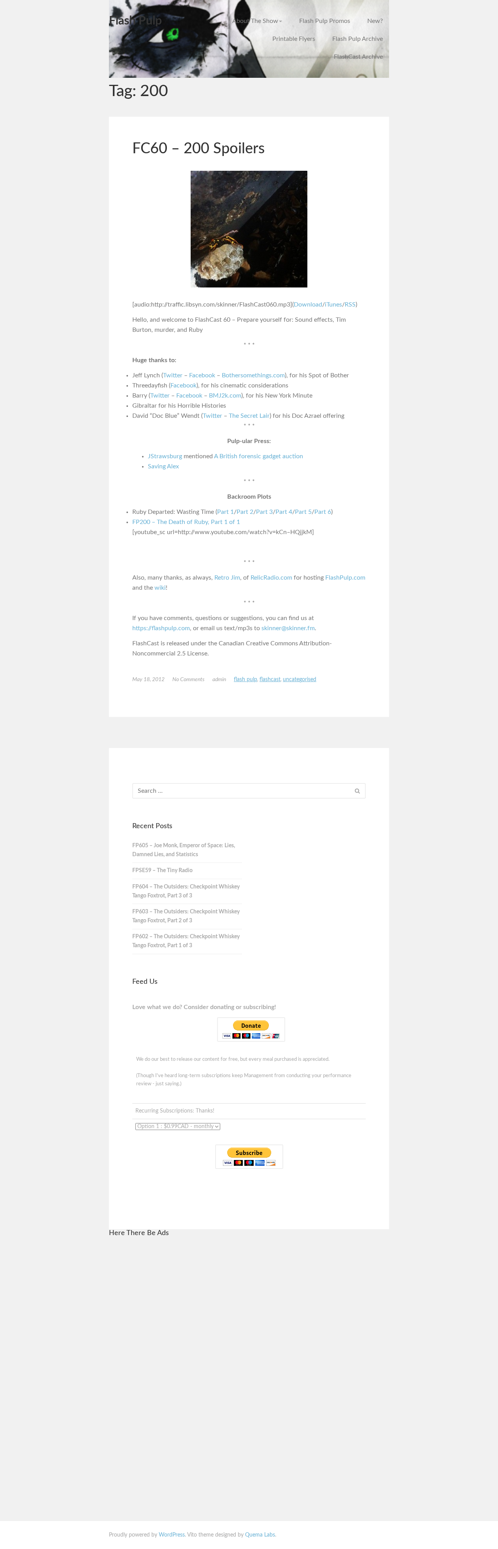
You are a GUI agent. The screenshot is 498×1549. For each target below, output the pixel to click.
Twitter (172, 375)
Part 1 (225, 512)
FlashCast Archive (358, 57)
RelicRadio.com (271, 578)
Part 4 (283, 512)
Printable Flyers (293, 39)
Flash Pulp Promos (324, 21)
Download (308, 304)
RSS (350, 304)
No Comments (188, 679)
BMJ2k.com (225, 396)
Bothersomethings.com (253, 375)
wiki (160, 588)
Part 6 (322, 512)
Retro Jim (227, 578)
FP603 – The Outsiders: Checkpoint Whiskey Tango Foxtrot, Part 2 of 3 (186, 916)
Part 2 (245, 512)
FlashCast (270, 679)
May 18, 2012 (148, 679)
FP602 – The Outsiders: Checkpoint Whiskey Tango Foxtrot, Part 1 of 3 (186, 941)
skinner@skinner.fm (288, 628)
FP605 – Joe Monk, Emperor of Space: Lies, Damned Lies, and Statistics (183, 850)
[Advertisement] (190, 1361)
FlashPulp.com (345, 578)
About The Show (255, 21)
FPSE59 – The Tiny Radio (162, 870)
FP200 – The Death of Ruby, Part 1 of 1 (186, 522)
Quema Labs (260, 1535)
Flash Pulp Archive (357, 39)
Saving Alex (163, 466)
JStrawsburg (165, 456)
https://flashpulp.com (161, 628)
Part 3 (264, 512)
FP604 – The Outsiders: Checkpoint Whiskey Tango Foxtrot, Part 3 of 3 (186, 891)
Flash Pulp (135, 21)
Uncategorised (299, 679)
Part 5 (303, 512)
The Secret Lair (249, 416)
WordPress (172, 1535)
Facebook (202, 375)
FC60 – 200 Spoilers (198, 148)
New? (375, 21)
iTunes (333, 304)
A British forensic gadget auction (258, 456)
